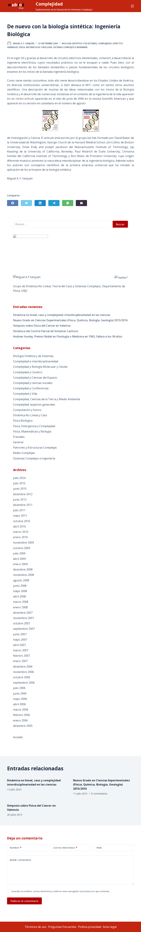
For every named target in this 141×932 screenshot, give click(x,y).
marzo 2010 (20, 532)
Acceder (18, 737)
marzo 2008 (20, 602)
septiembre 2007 (24, 629)
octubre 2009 (21, 548)
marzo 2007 (20, 650)
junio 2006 (19, 693)
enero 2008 (20, 607)
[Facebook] (12, 203)
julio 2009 (19, 553)
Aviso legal (110, 927)
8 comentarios (99, 793)
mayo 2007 (20, 639)
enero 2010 (20, 537)
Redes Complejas (24, 453)
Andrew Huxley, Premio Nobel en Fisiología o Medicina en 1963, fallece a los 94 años (67, 336)
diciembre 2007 (22, 613)
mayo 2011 (20, 515)
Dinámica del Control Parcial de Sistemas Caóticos (45, 331)
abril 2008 (19, 596)
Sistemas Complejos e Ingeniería (70, 47)
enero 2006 (20, 720)
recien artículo (25, 99)
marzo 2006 (20, 709)
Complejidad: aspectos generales (34, 404)
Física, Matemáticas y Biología (35, 47)
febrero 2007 (21, 656)
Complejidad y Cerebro (27, 372)
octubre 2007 (21, 623)
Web (99, 847)
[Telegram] (53, 203)
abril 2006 (19, 704)
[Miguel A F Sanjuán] (26, 277)
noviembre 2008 (23, 575)
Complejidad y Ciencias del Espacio (35, 377)
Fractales (19, 437)
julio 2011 (19, 510)
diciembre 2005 (22, 726)
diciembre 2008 (22, 569)
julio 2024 (19, 478)
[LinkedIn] (40, 203)
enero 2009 (20, 564)
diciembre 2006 (22, 666)
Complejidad (49, 4)
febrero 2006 (21, 715)
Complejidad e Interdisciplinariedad (35, 361)
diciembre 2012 (22, 494)
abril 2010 (19, 526)
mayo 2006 (20, 699)
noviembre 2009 (23, 542)
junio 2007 (19, 634)
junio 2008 (19, 586)
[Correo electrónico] (81, 203)
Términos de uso (35, 927)
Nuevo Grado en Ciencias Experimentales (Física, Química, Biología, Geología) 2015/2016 (70, 320)
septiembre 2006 (24, 682)
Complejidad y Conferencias (31, 388)
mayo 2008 (20, 591)
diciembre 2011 (22, 505)
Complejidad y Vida (25, 394)
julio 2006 (19, 688)
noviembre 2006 (23, 672)
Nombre (15, 847)
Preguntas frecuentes (62, 927)
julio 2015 (19, 483)
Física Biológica (22, 420)
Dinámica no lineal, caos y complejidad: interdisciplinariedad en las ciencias (61, 315)
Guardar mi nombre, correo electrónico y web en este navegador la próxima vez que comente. (60, 891)
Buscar (120, 224)
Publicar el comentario (24, 901)
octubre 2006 (21, 677)
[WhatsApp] (67, 203)
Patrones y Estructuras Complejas (35, 447)
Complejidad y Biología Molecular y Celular (40, 367)
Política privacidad (89, 927)
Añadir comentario (20, 860)
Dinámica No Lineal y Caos (30, 415)
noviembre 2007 (23, 618)
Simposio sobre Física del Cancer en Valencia (41, 325)
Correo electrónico (65, 847)
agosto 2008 (21, 580)
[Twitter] (26, 203)
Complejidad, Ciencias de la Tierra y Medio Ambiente (46, 399)
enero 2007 (20, 661)
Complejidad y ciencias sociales (32, 383)
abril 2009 (19, 559)
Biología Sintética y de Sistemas (79, 43)
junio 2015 (19, 489)
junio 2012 (19, 499)
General (18, 442)
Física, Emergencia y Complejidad (34, 426)
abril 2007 (19, 645)
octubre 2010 (21, 521)
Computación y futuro (27, 410)
